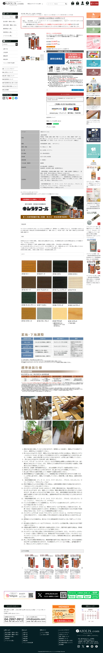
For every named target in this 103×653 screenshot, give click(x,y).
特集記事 (5, 59)
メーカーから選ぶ (9, 640)
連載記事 (5, 56)
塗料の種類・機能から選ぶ (26, 13)
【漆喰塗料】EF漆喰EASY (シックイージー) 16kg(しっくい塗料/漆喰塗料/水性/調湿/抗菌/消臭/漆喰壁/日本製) (93, 207)
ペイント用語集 (45, 632)
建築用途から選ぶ (9, 636)
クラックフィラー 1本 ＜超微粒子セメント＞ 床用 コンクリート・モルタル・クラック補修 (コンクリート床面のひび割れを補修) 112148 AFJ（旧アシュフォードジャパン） (94, 232)
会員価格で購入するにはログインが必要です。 (58, 48)
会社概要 (6, 89)
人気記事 (5, 52)
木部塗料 (33, 13)
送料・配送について (9, 75)
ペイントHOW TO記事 (8, 62)
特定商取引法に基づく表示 (11, 82)
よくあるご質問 (45, 634)
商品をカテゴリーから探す (34, 3)
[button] (22, 567)
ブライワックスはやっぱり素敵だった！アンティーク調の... (93, 122)
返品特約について (8, 79)
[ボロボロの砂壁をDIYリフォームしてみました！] (94, 105)
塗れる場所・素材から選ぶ (11, 632)
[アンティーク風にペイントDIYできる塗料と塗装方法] (94, 91)
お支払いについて (8, 72)
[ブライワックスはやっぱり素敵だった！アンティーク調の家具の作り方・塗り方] (94, 118)
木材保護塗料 (38, 13)
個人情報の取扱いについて (11, 86)
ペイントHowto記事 (28, 642)
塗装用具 (7, 638)
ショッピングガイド (9, 68)
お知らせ (25, 632)
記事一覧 (5, 49)
